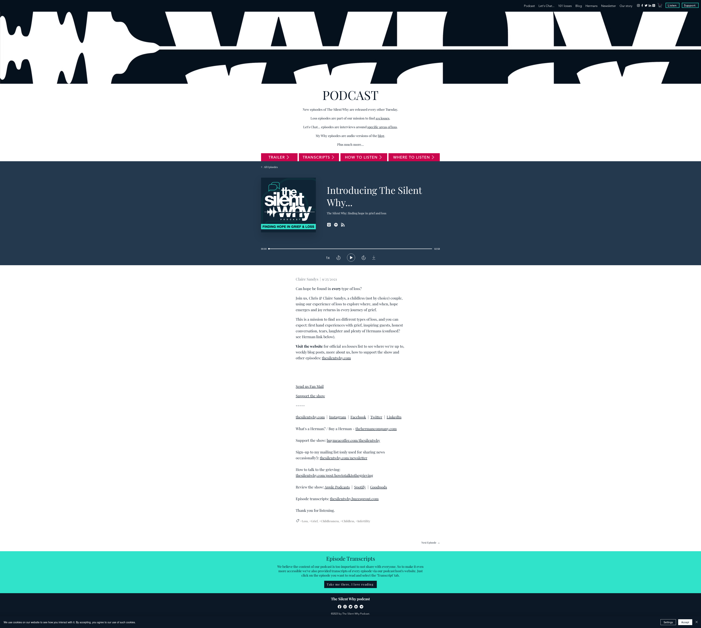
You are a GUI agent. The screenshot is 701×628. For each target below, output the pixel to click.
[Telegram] (361, 606)
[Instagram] (638, 5)
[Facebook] (642, 5)
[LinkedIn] (650, 5)
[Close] (696, 622)
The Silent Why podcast (350, 598)
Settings (668, 622)
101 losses (382, 118)
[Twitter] (646, 5)
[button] (660, 5)
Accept (685, 622)
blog (381, 136)
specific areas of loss (382, 127)
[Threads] (654, 5)
